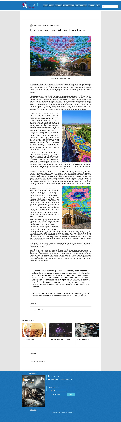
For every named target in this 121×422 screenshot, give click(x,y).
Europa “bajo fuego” (29, 339)
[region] (33, 391)
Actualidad (33, 303)
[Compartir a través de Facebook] (31, 309)
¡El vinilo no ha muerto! (83, 339)
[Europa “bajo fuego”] (34, 330)
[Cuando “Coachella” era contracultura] (60, 330)
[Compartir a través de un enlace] (43, 309)
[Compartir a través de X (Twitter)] (35, 309)
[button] (97, 11)
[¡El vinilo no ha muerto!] (87, 330)
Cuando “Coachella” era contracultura (60, 339)
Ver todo (97, 320)
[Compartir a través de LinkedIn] (39, 309)
